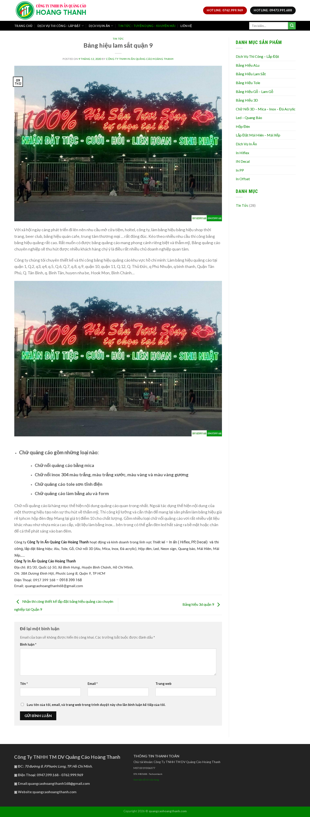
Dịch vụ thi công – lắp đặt (59, 26)
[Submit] (292, 26)
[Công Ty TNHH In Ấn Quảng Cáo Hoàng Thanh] (63, 10)
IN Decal (243, 161)
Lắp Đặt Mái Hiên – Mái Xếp (258, 135)
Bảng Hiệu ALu (247, 65)
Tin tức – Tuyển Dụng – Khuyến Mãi (146, 26)
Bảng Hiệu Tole (248, 82)
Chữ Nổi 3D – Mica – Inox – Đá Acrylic (265, 109)
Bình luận (28, 644)
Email (93, 684)
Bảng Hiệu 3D (247, 100)
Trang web (163, 684)
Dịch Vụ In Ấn (99, 26)
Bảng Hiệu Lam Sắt (251, 74)
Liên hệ (186, 26)
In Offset (243, 179)
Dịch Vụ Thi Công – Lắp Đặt (257, 56)
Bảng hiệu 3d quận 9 (198, 604)
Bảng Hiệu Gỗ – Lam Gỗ (254, 91)
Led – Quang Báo (249, 117)
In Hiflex (242, 153)
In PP (240, 170)
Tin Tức (118, 38)
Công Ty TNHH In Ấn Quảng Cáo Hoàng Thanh (139, 58)
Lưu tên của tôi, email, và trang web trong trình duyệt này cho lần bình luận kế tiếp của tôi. (96, 705)
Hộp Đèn (243, 126)
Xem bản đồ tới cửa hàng (146, 779)
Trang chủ (23, 26)
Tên (24, 684)
